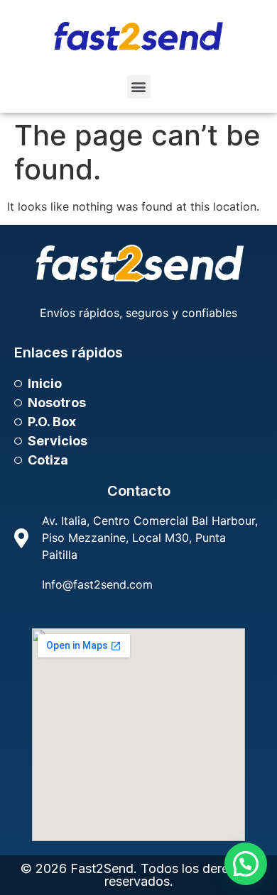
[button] (139, 87)
